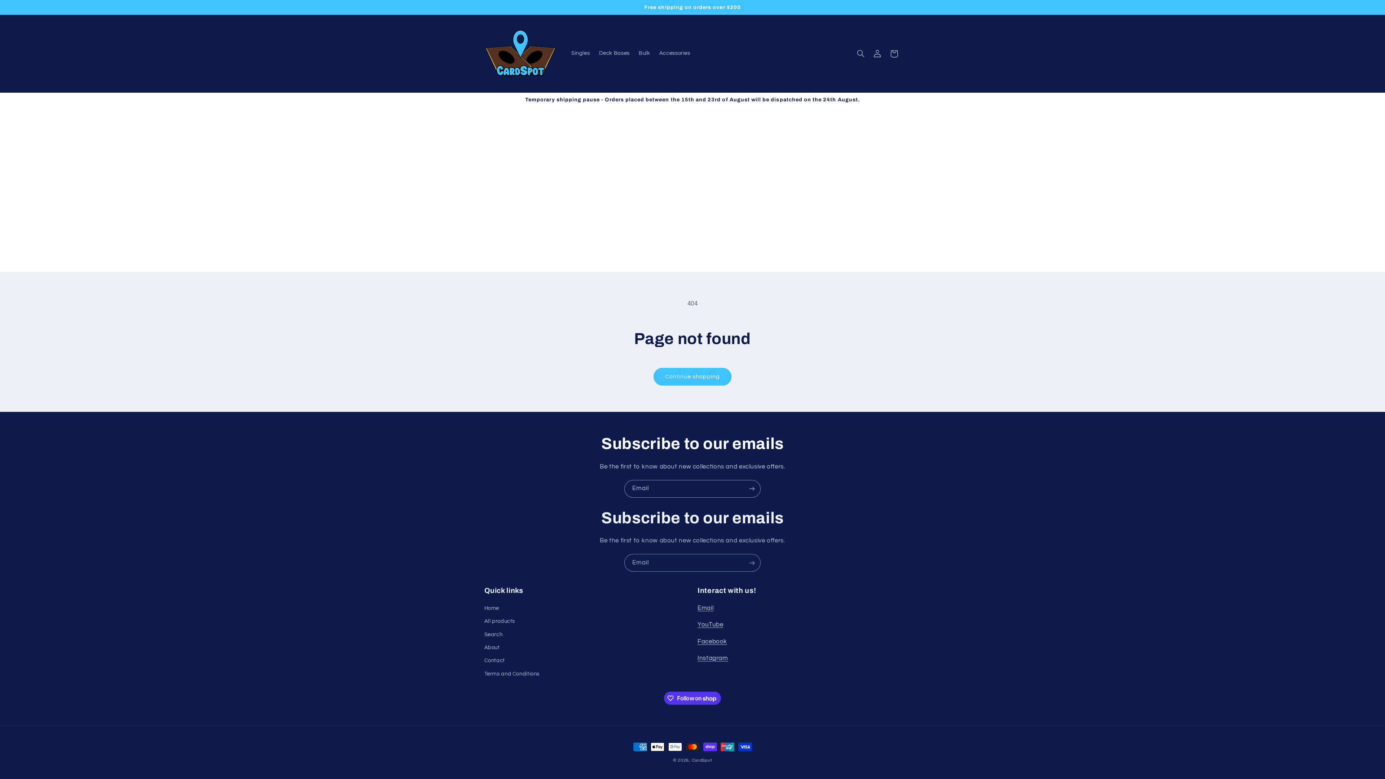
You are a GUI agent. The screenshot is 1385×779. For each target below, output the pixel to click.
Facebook (712, 641)
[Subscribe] (752, 489)
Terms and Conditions (512, 674)
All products (499, 621)
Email (705, 608)
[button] (860, 53)
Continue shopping (692, 376)
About (492, 647)
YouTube (710, 624)
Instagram (713, 658)
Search (493, 634)
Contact (494, 660)
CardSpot (702, 760)
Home (492, 608)
